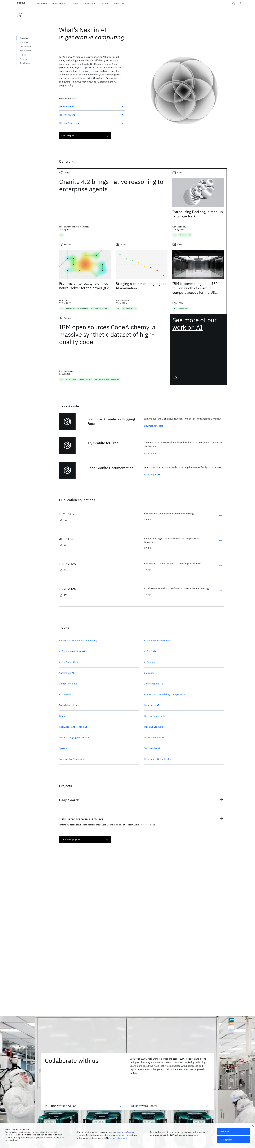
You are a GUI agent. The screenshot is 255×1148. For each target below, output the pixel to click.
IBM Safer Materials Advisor (81, 819)
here (195, 1135)
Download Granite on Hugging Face (111, 421)
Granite (63, 715)
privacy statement (118, 1138)
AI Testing (149, 662)
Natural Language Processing (74, 737)
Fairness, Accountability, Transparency (164, 694)
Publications (25, 50)
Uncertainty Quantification (158, 759)
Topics (22, 54)
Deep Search (69, 800)
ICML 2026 (67, 514)
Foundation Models (69, 705)
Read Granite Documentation (110, 467)
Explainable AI (66, 694)
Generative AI (151, 705)
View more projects (70, 839)
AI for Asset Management (157, 640)
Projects (23, 59)
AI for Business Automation (73, 651)
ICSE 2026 (67, 588)
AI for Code (150, 651)
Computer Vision (68, 683)
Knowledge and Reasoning (73, 726)
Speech (63, 748)
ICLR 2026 (67, 564)
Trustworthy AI (152, 748)
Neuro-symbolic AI (154, 737)
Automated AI (66, 672)
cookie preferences (126, 1132)
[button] (253, 1126)
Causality (149, 672)
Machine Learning (153, 726)
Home (19, 13)
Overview (23, 38)
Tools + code (25, 46)
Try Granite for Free (102, 442)
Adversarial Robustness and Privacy (78, 640)
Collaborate (25, 63)
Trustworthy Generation (71, 759)
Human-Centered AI (154, 715)
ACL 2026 (66, 539)
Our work (23, 42)
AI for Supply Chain (69, 662)
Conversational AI (153, 683)
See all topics (67, 135)
